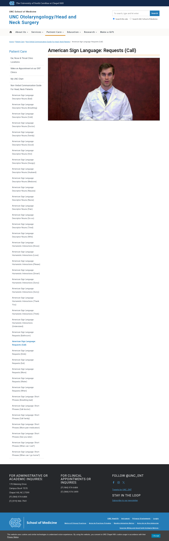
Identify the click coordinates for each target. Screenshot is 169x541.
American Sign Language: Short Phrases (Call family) (25, 417)
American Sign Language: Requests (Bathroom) (23, 334)
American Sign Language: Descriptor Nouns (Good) (23, 143)
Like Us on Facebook (113, 482)
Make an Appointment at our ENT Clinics (26, 70)
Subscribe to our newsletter (125, 500)
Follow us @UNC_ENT (123, 482)
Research (89, 32)
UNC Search (153, 3)
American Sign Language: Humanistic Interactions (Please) (26, 263)
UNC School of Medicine (22, 11)
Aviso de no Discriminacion (148, 523)
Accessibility (89, 3)
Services (36, 32)
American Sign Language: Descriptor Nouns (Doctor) (23, 125)
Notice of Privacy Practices (75, 523)
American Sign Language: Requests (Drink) (23, 352)
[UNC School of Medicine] (33, 522)
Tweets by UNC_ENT (122, 489)
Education (73, 32)
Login (156, 518)
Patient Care (54, 32)
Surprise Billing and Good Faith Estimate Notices (139, 528)
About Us (21, 32)
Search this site (121, 19)
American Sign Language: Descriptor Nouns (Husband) (24, 171)
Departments (125, 3)
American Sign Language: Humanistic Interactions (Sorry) (25, 281)
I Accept (156, 536)
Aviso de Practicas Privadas (100, 523)
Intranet (125, 518)
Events (99, 3)
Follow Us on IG (118, 482)
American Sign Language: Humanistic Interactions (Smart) (26, 272)
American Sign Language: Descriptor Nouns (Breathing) (24, 106)
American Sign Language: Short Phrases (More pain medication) (26, 426)
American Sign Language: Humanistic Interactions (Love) (25, 253)
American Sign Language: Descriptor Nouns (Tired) (23, 226)
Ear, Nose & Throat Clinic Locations (22, 60)
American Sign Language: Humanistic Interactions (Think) (25, 312)
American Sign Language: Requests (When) (23, 389)
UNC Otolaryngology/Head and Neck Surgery (42, 19)
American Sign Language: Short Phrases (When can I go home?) (26, 453)
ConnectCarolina (139, 3)
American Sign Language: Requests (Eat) (23, 361)
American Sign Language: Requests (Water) (23, 380)
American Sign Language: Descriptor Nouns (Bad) (23, 97)
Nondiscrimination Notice (124, 523)
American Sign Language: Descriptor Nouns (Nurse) (23, 198)
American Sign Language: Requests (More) (23, 371)
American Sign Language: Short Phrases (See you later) (25, 435)
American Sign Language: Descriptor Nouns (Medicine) (24, 180)
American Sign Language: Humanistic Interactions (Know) (25, 244)
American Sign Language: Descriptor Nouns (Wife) (23, 235)
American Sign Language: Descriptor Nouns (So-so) (23, 217)
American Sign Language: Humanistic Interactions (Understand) (23, 323)
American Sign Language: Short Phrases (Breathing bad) (25, 398)
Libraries (107, 3)
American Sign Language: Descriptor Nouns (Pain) (23, 207)
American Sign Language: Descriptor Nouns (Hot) (23, 152)
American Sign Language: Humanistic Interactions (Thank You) (25, 301)
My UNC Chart (17, 79)
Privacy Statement (141, 518)
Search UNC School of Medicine (145, 19)
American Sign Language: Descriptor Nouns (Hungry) (23, 161)
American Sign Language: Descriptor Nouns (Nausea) (23, 189)
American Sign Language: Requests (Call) (24, 343)
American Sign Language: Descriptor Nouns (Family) (23, 134)
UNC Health (113, 518)
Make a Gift (107, 32)
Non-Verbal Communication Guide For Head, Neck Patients (48, 42)
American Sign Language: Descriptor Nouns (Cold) (23, 115)
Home (10, 32)
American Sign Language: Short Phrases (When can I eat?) (25, 444)
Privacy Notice (12, 537)
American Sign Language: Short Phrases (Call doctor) (25, 407)
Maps (115, 3)
